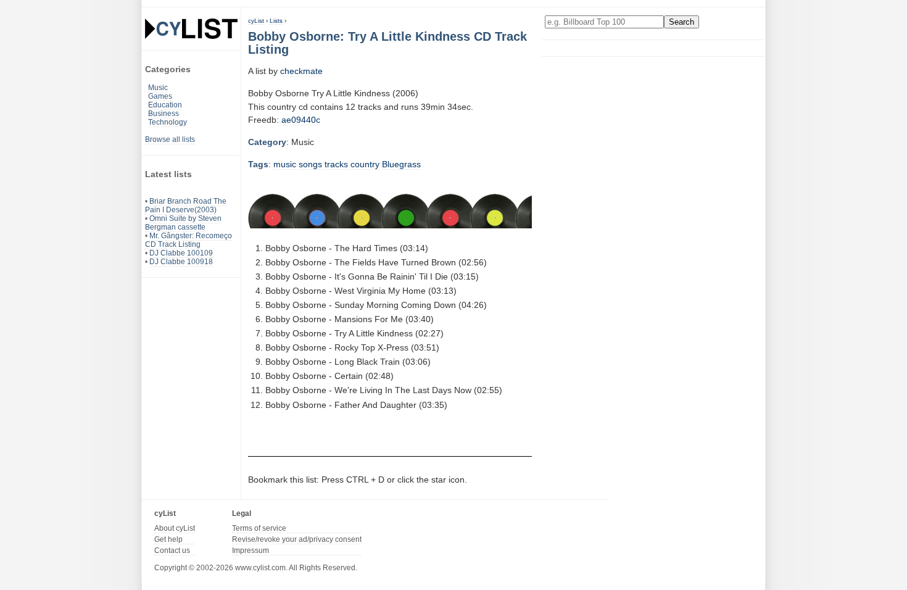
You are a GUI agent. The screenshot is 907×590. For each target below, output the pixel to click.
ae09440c (300, 120)
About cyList (174, 528)
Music (158, 87)
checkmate (301, 71)
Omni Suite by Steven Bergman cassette (183, 222)
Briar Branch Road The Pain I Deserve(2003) (185, 205)
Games (160, 96)
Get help (168, 539)
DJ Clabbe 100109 (181, 253)
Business (163, 113)
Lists (276, 20)
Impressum (250, 550)
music (284, 164)
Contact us (172, 550)
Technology (167, 122)
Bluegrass (401, 164)
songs (310, 164)
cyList (256, 20)
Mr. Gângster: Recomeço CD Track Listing (188, 240)
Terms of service (259, 528)
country (364, 164)
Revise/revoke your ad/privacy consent (297, 539)
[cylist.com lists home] (191, 28)
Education (165, 105)
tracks (336, 164)
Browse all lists (170, 139)
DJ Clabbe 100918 (181, 261)
